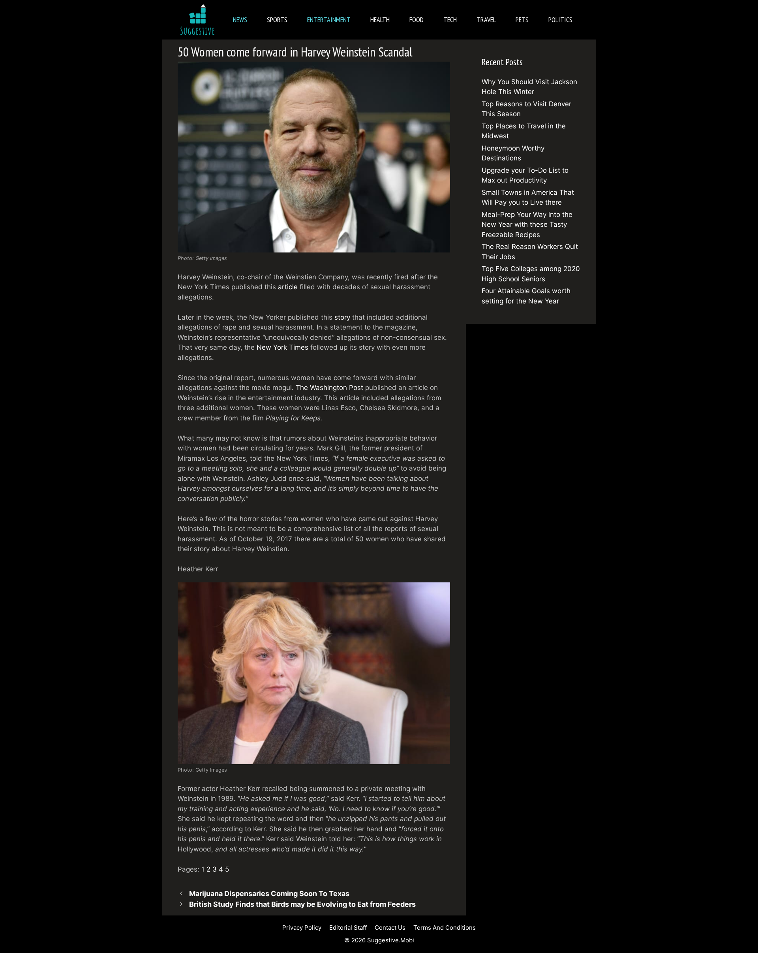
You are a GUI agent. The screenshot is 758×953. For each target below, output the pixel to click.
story (342, 317)
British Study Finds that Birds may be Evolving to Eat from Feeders (302, 904)
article (288, 287)
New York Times (282, 347)
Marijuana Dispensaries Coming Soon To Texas (269, 893)
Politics (560, 19)
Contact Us (390, 927)
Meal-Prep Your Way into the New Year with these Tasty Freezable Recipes (527, 225)
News (240, 19)
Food (416, 19)
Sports (277, 19)
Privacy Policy (301, 927)
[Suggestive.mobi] (199, 20)
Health (380, 19)
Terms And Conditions (444, 927)
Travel (486, 19)
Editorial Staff (348, 927)
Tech (450, 19)
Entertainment (329, 19)
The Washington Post (329, 388)
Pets (522, 19)
